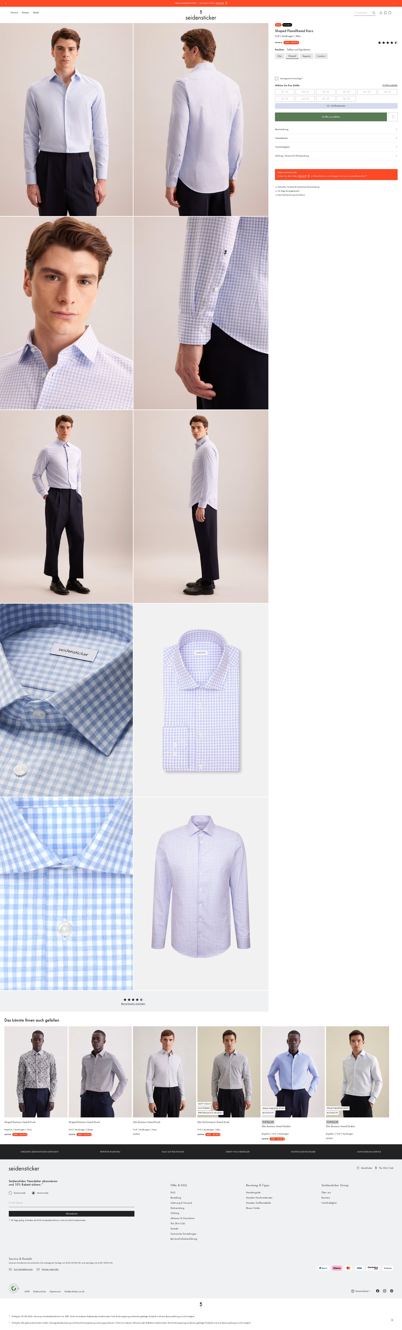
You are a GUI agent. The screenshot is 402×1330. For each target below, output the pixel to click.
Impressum (55, 1291)
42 (385, 91)
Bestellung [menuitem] (176, 1197)
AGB (26, 1291)
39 (323, 91)
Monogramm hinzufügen (291, 78)
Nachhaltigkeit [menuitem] (329, 1202)
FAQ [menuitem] (173, 1192)
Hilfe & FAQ (179, 1185)
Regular (306, 56)
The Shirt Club (386, 1167)
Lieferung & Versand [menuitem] (181, 1202)
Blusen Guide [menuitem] (253, 1208)
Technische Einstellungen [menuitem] (184, 1233)
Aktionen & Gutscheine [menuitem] (183, 1218)
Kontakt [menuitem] (174, 1228)
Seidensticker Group (335, 1185)
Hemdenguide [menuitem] (253, 1192)
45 (323, 98)
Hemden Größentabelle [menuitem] (258, 1202)
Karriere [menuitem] (325, 1197)
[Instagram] (384, 1290)
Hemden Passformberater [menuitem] (259, 1197)
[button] (133, 1003)
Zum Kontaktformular (23, 1269)
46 (344, 98)
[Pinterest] (391, 1290)
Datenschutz (39, 1291)
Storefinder (366, 1167)
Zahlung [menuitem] (175, 1213)
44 (303, 98)
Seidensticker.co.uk (74, 1291)
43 (282, 98)
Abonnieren (72, 1213)
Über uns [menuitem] (326, 1192)
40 (344, 91)
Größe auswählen (331, 116)
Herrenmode (42, 1193)
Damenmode (20, 1193)
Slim (280, 56)
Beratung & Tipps (257, 1185)
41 (365, 91)
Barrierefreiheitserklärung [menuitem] (184, 1238)
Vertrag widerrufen (50, 1269)
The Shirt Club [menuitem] (178, 1223)
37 (282, 91)
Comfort (321, 56)
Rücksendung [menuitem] (177, 1208)
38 (303, 91)
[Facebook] (377, 1290)
